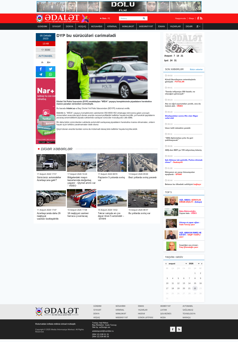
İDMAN (161, 26)
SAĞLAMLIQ (188, 310)
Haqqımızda (180, 18)
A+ (49, 62)
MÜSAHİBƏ (96, 26)
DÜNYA (69, 26)
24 (171, 60)
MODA (163, 317)
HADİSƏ (141, 314)
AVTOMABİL (188, 306)
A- (42, 62)
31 (175, 60)
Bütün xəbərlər (196, 69)
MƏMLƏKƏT (128, 26)
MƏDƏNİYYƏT (146, 26)
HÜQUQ (82, 26)
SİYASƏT (56, 26)
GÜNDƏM (42, 26)
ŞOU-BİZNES (165, 314)
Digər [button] (189, 26)
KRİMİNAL (112, 26)
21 (182, 56)
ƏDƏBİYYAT (165, 306)
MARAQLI (187, 317)
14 (178, 56)
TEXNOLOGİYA (189, 314)
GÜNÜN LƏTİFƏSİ (145, 317)
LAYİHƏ (163, 310)
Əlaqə (191, 18)
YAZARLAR (175, 26)
